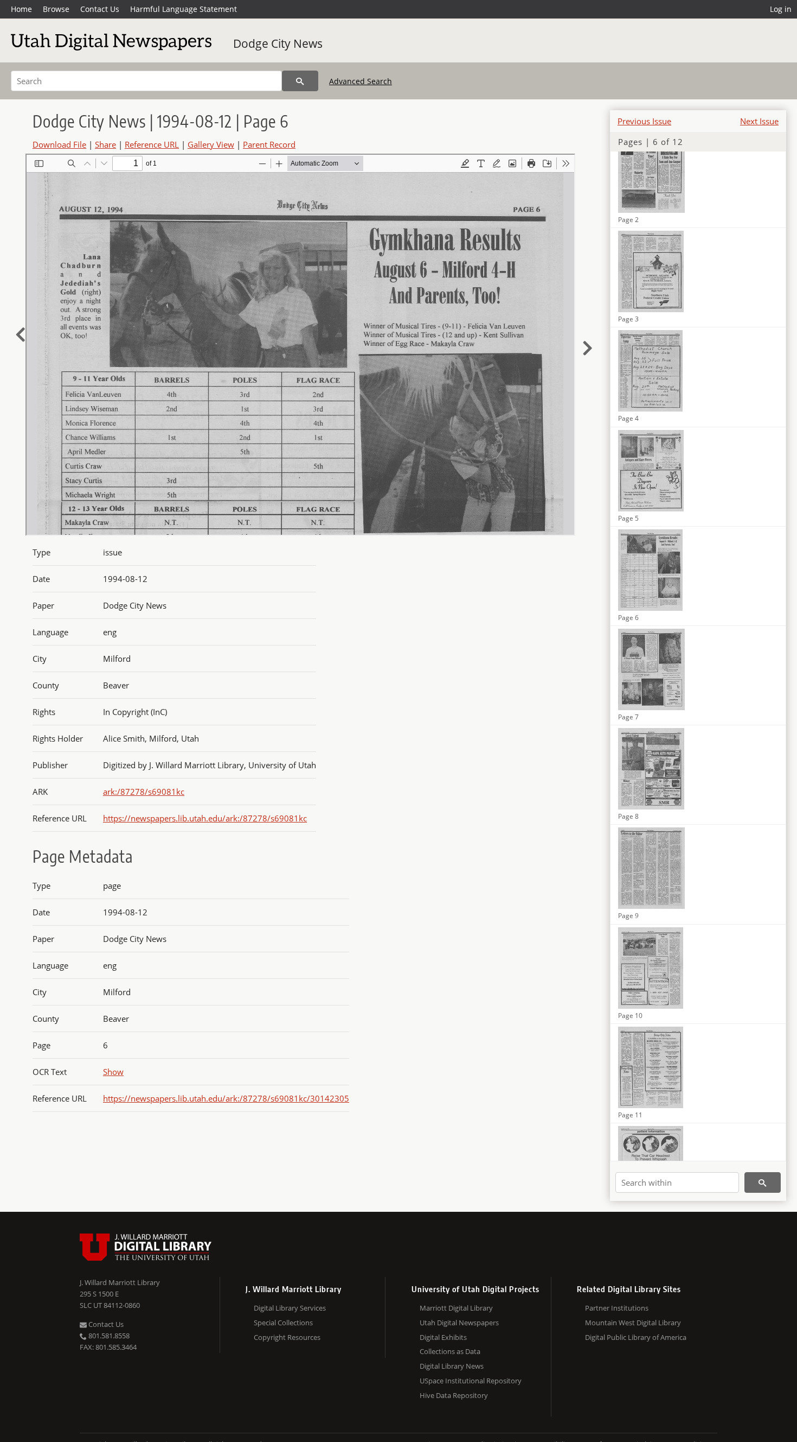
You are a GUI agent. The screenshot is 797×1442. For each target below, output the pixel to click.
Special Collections (283, 1322)
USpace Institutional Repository (471, 1381)
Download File (59, 144)
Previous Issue (644, 121)
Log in (781, 9)
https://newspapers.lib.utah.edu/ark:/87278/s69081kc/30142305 (226, 1098)
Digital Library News (452, 1366)
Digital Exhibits (443, 1337)
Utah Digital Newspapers (459, 1322)
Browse (56, 9)
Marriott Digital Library (456, 1308)
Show (113, 1071)
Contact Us (99, 9)
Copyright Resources (287, 1337)
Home (21, 9)
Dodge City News (278, 43)
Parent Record (269, 144)
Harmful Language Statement (183, 9)
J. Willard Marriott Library (120, 1282)
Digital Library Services (290, 1308)
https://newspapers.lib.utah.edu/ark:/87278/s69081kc (205, 818)
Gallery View (211, 144)
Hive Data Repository (454, 1395)
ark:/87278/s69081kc (143, 791)
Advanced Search (360, 81)
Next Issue (759, 121)
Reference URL (152, 144)
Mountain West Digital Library (633, 1322)
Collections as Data (450, 1351)
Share (105, 144)
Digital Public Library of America (635, 1337)
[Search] (300, 81)
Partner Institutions (616, 1308)
